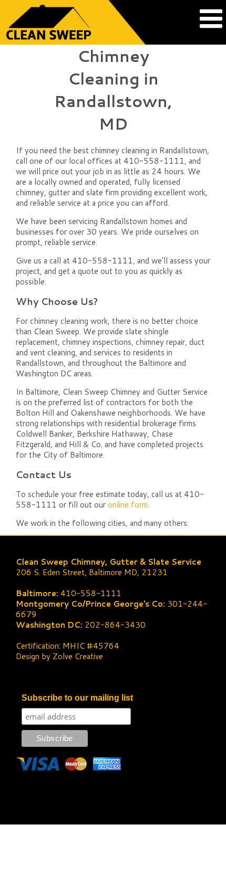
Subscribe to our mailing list (77, 697)
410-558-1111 (90, 593)
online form (128, 504)
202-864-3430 (115, 624)
